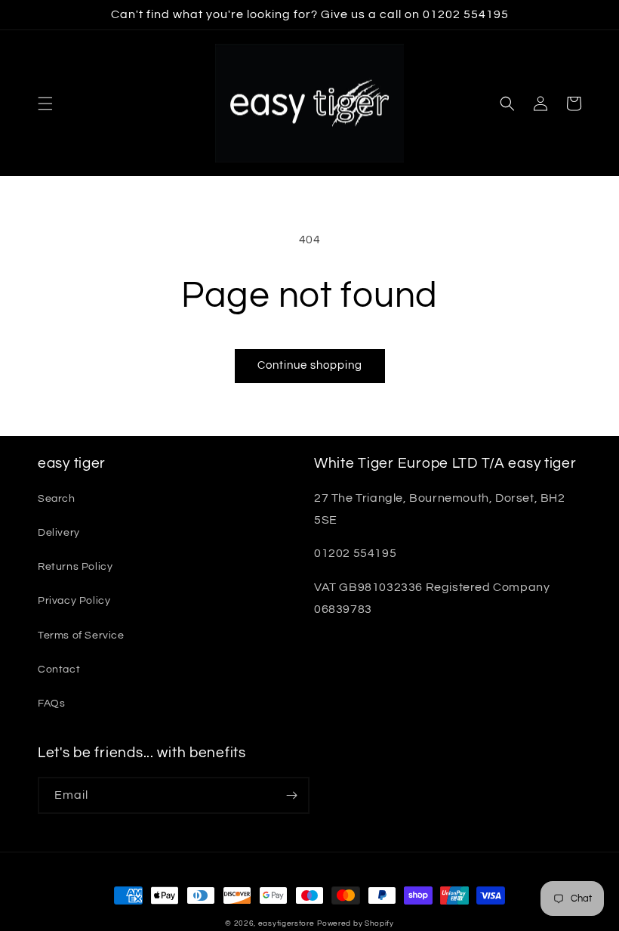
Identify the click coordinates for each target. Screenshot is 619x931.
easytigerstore (286, 923)
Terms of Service (81, 635)
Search (56, 498)
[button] (45, 103)
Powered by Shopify (355, 923)
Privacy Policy (74, 600)
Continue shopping (309, 365)
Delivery (59, 532)
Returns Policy (75, 566)
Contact (59, 669)
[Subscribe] (291, 795)
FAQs (51, 703)
